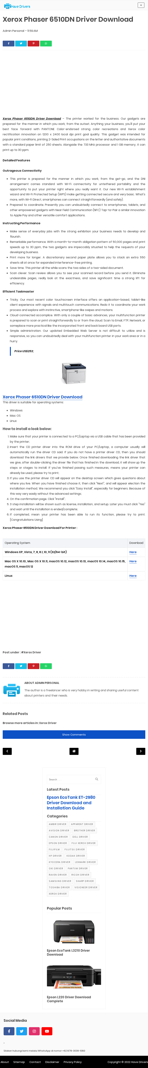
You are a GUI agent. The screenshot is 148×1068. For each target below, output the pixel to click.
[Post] (74, 931)
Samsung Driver (60, 881)
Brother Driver (84, 830)
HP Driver (55, 855)
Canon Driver (58, 836)
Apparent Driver (82, 824)
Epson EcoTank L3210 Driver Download (68, 953)
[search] (96, 779)
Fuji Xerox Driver (84, 843)
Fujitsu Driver (75, 849)
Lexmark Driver (85, 862)
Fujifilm (54, 849)
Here (133, 552)
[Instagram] (34, 1031)
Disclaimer (52, 1062)
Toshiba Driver (59, 887)
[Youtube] (47, 1031)
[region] (74, 84)
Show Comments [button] (74, 734)
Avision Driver (59, 830)
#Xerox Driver (31, 652)
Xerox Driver (48, 723)
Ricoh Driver (80, 874)
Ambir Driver (57, 824)
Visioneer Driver (86, 887)
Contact (35, 1062)
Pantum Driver (78, 868)
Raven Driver (58, 874)
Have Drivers (139, 1062)
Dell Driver (80, 836)
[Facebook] (9, 1031)
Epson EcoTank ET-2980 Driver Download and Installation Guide (71, 802)
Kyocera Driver (59, 862)
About (5, 1062)
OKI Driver (56, 868)
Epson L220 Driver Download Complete (69, 999)
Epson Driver (58, 843)
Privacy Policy (73, 1062)
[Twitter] (21, 1031)
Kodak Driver (76, 855)
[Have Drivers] (18, 6)
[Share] (8, 43)
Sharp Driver (85, 881)
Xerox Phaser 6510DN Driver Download (42, 397)
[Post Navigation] (74, 751)
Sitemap (19, 1062)
